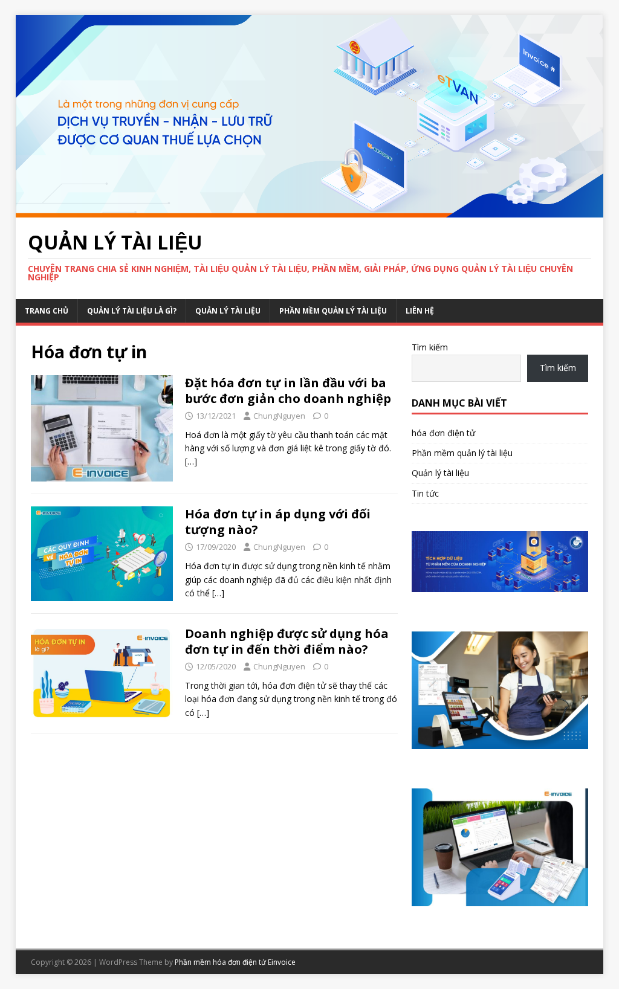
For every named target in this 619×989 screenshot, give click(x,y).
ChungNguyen (279, 415)
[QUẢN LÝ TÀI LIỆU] (310, 210)
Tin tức (425, 493)
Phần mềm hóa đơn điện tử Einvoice (235, 962)
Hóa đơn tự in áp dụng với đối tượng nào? (278, 522)
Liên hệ (420, 311)
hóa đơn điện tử (443, 433)
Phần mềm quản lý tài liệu (333, 311)
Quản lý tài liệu (228, 311)
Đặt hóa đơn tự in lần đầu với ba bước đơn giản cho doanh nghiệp (288, 391)
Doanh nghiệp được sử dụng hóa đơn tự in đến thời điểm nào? (287, 641)
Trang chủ (46, 311)
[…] (191, 461)
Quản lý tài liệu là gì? (132, 311)
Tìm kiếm (430, 347)
